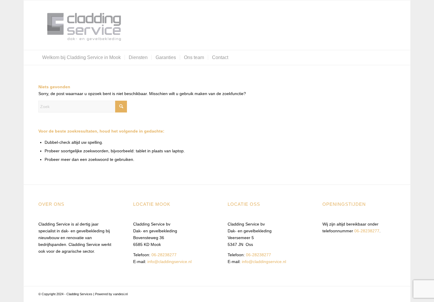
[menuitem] (81, 57)
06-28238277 (164, 254)
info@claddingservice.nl (169, 261)
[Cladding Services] (82, 25)
